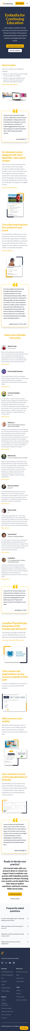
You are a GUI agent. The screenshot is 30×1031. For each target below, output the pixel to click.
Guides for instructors (7, 1011)
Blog (17, 975)
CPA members (20, 981)
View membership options (10, 84)
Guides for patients (6, 1008)
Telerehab (4, 981)
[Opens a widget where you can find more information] (24, 1028)
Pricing (3, 1000)
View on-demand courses (15, 46)
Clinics (3, 984)
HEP (2, 978)
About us (18, 990)
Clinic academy (5, 991)
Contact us (4, 1018)
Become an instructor (22, 971)
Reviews (18, 993)
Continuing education (7, 971)
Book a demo (19, 3)
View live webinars (15, 50)
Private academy (5, 987)
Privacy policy (20, 996)
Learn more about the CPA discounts (13, 640)
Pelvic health (19, 978)
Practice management (7, 975)
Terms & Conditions (21, 1000)
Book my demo (15, 898)
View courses (6, 364)
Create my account (15, 894)
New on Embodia (6, 1014)
